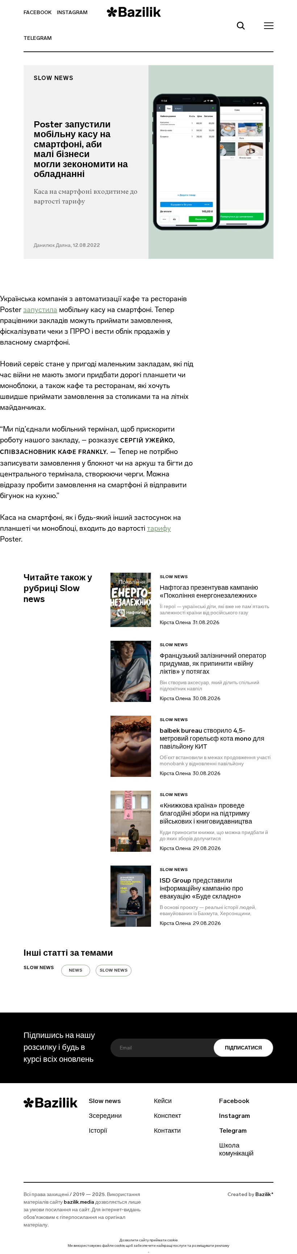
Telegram (38, 38)
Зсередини (105, 1116)
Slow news (54, 78)
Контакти (167, 1131)
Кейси (163, 1101)
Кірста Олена (175, 623)
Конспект (167, 1116)
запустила (40, 309)
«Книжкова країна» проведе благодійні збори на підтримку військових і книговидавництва (206, 814)
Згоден (148, 1252)
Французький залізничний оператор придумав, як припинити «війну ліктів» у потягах (213, 664)
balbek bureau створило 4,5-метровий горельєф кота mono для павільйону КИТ (212, 739)
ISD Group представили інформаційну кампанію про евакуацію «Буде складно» (201, 889)
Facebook (37, 13)
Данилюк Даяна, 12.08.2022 (67, 245)
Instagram (72, 13)
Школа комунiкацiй (236, 1150)
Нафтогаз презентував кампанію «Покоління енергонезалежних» (209, 592)
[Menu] (266, 25)
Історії (98, 1131)
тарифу (159, 528)
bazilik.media (79, 1202)
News (75, 970)
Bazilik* (264, 1195)
